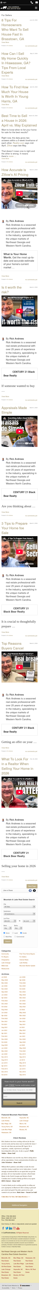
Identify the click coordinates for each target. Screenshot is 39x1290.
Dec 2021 (5, 1021)
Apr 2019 (4, 1066)
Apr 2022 (4, 1015)
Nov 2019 (5, 1057)
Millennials (5, 966)
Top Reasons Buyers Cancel (13, 645)
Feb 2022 (5, 1018)
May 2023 (23, 995)
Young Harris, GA (7, 1127)
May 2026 (5, 980)
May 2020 (23, 1048)
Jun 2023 (4, 995)
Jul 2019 (22, 1060)
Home (8, 933)
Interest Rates (24, 960)
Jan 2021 (22, 1036)
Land (16, 933)
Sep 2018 (23, 1075)
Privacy (20, 1288)
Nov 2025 (5, 989)
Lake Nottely (23, 963)
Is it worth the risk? (12, 289)
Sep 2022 (23, 1007)
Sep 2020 (23, 1042)
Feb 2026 (23, 983)
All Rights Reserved (22, 1233)
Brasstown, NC (24, 1127)
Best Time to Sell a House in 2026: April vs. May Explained (19, 120)
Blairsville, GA (6, 1118)
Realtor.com (18, 142)
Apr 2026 (22, 980)
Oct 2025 (22, 989)
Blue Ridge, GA (6, 1124)
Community (5, 954)
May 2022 (23, 1012)
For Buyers (5, 957)
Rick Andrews (16, 221)
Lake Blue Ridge (7, 1129)
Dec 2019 (23, 1054)
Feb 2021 (5, 1036)
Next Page (32, 886)
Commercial (20, 937)
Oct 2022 (4, 1007)
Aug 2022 (5, 1010)
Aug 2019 (5, 1060)
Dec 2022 (5, 1004)
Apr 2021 (4, 1033)
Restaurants (5, 969)
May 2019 (23, 1063)
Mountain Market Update (27, 966)
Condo (24, 933)
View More (5, 42)
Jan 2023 (22, 1001)
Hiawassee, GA (6, 1132)
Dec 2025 (23, 986)
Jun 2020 (4, 1048)
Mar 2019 (23, 1066)
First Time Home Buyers (27, 954)
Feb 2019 (5, 1069)
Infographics (5, 960)
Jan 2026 (4, 986)
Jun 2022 (4, 1012)
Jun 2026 (22, 977)
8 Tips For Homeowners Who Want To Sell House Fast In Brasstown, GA (15, 29)
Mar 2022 (23, 1015)
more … (12, 156)
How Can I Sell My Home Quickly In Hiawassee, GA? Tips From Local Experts (16, 63)
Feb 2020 (23, 1051)
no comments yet (31, 46)
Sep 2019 (23, 1057)
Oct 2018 (4, 1075)
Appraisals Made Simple (14, 410)
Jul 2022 (22, 1010)
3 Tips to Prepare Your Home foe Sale (15, 528)
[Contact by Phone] (32, 2)
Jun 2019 (4, 1063)
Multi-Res (9, 937)
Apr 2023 (4, 998)
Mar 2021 (23, 1033)
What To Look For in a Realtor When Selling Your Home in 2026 (17, 765)
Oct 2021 (4, 1024)
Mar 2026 (5, 983)
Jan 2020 (4, 1054)
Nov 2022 (23, 1004)
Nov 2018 (23, 1072)
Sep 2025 (5, 992)
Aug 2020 (5, 1045)
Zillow (10, 145)
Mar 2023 (23, 998)
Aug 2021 (5, 1027)
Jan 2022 (22, 1018)
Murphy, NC (23, 1129)
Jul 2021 (22, 1027)
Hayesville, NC (24, 1118)
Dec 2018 (5, 1072)
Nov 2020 (23, 1039)
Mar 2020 (5, 1051)
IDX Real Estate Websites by (10, 1285)
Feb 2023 (5, 1001)
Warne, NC (23, 1124)
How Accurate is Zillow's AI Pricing (15, 172)
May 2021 (23, 1030)
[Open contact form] (36, 2)
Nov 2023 (23, 992)
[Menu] (36, 7)
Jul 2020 (22, 1045)
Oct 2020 (4, 1042)
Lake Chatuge (6, 963)
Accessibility (5, 1288)
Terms (13, 1288)
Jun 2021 (4, 1030)
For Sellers (10, 45)
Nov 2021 (23, 1021)
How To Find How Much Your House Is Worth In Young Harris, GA (15, 93)
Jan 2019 (22, 1069)
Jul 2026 (4, 977)
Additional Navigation (19, 1205)
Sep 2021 (23, 1024)
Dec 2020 (5, 1039)
